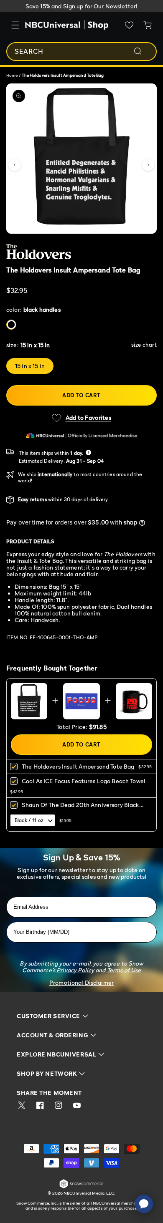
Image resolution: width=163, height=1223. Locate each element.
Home (12, 75)
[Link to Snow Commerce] (81, 1186)
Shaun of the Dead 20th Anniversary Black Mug (80, 807)
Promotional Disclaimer (81, 982)
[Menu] (15, 25)
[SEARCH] (143, 51)
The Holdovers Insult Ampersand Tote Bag (78, 766)
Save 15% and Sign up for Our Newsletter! (81, 6)
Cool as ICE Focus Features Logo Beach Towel (83, 780)
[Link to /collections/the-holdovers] (73, 251)
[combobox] (81, 51)
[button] (14, 165)
